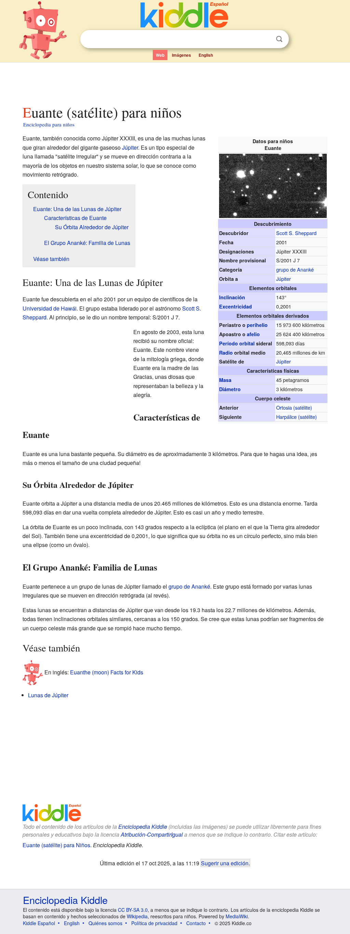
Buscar (279, 39)
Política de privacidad (154, 923)
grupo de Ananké (295, 269)
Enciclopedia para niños (49, 124)
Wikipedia (137, 916)
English (206, 55)
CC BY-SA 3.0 (133, 909)
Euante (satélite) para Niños (56, 845)
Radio (226, 352)
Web (160, 55)
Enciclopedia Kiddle (142, 826)
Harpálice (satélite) (296, 416)
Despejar (265, 39)
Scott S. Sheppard (296, 232)
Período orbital (237, 343)
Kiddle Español (39, 923)
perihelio (257, 324)
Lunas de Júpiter (48, 695)
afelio (253, 334)
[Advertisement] (175, 81)
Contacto (196, 923)
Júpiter (283, 278)
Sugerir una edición (224, 863)
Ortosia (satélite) (294, 407)
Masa (225, 379)
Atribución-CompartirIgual (152, 834)
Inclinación (232, 297)
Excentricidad (235, 306)
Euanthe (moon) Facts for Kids (106, 672)
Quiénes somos (105, 923)
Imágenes (181, 55)
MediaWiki (237, 916)
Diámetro (230, 389)
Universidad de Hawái (50, 308)
